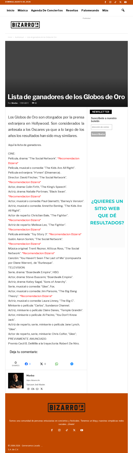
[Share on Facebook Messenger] (76, 364)
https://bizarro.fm (33, 380)
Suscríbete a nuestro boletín (104, 120)
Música (23, 10)
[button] (123, 10)
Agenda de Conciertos (47, 10)
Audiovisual (19, 37)
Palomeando (90, 10)
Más (105, 10)
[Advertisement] (87, 25)
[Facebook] (105, 2)
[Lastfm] (33, 389)
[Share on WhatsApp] (61, 364)
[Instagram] (110, 2)
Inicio (10, 10)
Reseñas (72, 10)
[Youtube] (125, 2)
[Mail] (37, 389)
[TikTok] (115, 2)
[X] (120, 2)
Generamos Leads (31, 445)
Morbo (15, 103)
